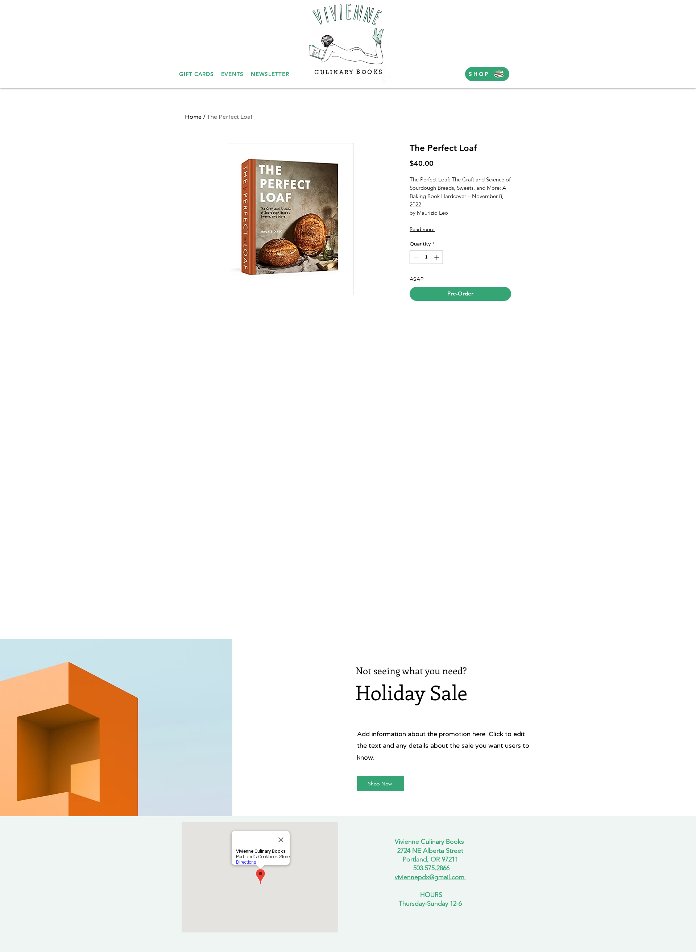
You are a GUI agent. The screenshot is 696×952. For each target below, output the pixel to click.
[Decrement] (415, 257)
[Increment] (437, 257)
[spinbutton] (426, 257)
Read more (422, 229)
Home (193, 117)
